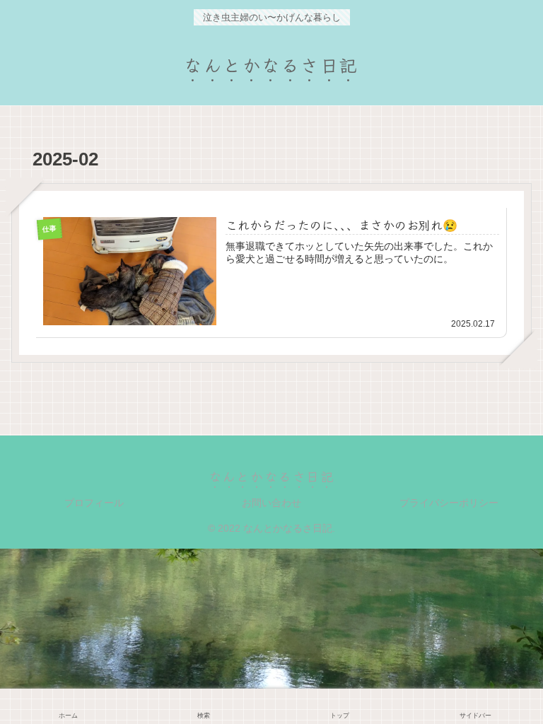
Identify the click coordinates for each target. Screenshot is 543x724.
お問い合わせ (271, 502)
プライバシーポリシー (448, 502)
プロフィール (94, 502)
